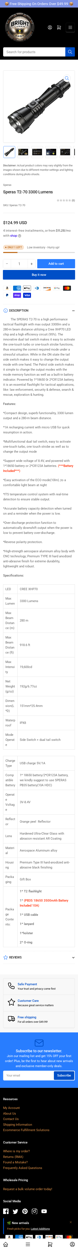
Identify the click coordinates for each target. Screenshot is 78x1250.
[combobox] (39, 52)
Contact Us (11, 1119)
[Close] (70, 1222)
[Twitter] (15, 1212)
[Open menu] (70, 27)
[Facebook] (6, 1212)
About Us (9, 1113)
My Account (11, 1108)
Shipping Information (17, 1125)
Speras (7, 184)
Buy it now (39, 275)
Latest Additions (40, 1228)
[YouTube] (44, 1212)
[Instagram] (34, 1212)
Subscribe (64, 1075)
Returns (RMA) (13, 1157)
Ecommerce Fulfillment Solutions (26, 1130)
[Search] (70, 52)
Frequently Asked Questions (22, 1168)
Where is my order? (16, 1151)
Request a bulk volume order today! (27, 1189)
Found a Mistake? (15, 1162)
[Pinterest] (25, 1212)
